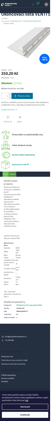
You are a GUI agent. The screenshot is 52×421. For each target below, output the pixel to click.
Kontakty (4, 381)
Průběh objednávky (8, 375)
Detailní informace (8, 109)
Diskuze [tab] (12, 174)
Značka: (8, 23)
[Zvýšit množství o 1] (10, 94)
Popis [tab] (5, 174)
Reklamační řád (7, 356)
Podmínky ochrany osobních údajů (14, 360)
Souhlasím (25, 414)
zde (26, 400)
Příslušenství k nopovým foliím (29, 305)
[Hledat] (33, 4)
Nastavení (25, 406)
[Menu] (46, 4)
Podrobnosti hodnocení (32, 21)
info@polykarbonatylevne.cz (16, 336)
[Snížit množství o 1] (10, 97)
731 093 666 (9, 340)
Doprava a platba (7, 378)
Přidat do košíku (24, 96)
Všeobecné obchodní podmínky (13, 364)
